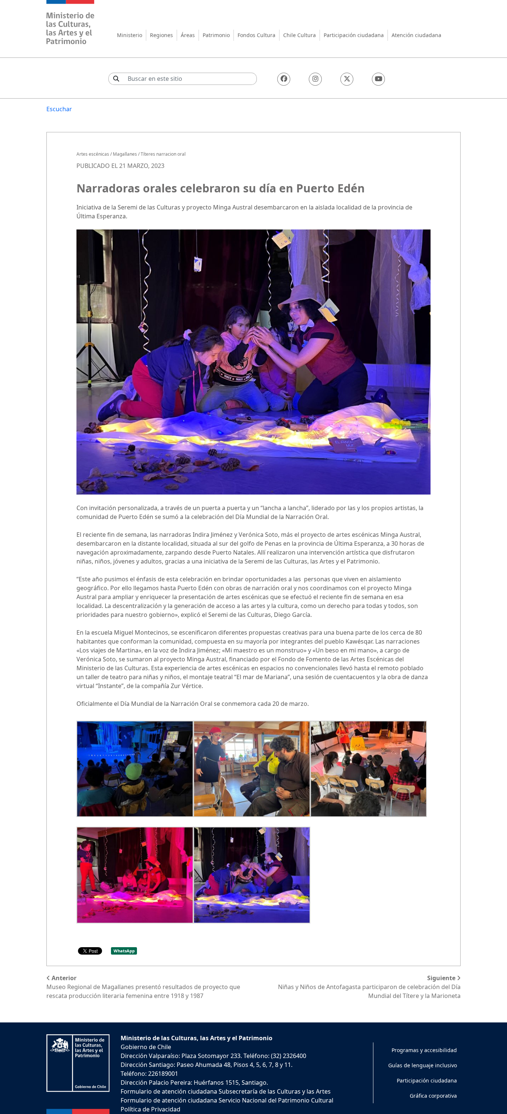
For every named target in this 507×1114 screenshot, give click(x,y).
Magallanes (125, 154)
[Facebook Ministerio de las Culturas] (283, 79)
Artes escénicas (92, 154)
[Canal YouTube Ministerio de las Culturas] (378, 79)
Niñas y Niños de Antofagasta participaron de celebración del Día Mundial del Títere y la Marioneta (369, 987)
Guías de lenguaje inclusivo (422, 1065)
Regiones (161, 35)
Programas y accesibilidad (424, 1050)
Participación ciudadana (354, 35)
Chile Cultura (299, 35)
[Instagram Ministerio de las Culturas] (315, 79)
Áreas (188, 35)
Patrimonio (216, 35)
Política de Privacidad (150, 1109)
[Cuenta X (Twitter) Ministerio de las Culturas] (346, 79)
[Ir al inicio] (70, 23)
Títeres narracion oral (163, 154)
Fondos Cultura (256, 35)
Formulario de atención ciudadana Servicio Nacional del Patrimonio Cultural (227, 1100)
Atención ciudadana (416, 35)
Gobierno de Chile (146, 1047)
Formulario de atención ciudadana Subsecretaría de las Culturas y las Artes (226, 1091)
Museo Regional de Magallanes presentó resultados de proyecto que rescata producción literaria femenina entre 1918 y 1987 (143, 987)
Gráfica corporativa (433, 1095)
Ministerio (129, 35)
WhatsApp (124, 950)
